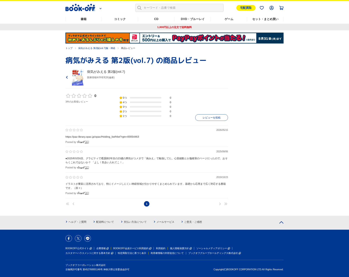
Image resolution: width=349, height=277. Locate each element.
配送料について (105, 221)
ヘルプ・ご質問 (77, 221)
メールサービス (165, 221)
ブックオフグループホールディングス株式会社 (213, 253)
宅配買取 (246, 7)
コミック (120, 19)
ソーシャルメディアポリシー (211, 248)
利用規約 (160, 248)
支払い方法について (135, 221)
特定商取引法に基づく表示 (132, 253)
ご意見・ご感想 (193, 221)
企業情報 (101, 248)
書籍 (84, 19)
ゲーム (229, 19)
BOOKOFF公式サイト (77, 248)
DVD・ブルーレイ (193, 19)
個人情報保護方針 (179, 248)
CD (156, 19)
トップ (69, 48)
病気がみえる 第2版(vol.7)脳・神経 (96, 48)
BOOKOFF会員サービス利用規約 (131, 248)
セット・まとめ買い (265, 19)
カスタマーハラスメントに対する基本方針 (87, 253)
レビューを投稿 (211, 117)
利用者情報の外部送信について (167, 253)
